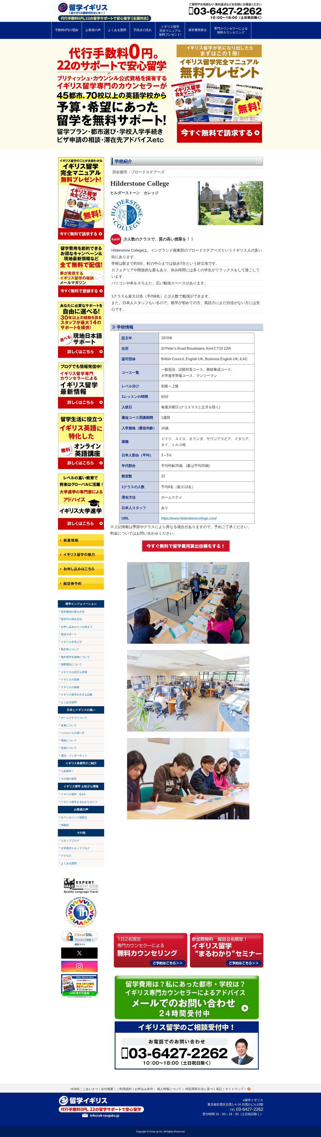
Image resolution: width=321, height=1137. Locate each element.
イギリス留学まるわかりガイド (79, 801)
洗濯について (69, 747)
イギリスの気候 (70, 679)
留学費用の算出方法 (73, 611)
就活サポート (69, 634)
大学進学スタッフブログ (75, 848)
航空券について (70, 649)
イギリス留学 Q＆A (73, 794)
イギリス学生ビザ (71, 641)
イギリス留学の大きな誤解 (76, 694)
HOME (75, 1089)
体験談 (65, 825)
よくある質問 (69, 702)
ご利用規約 (124, 1089)
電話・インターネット (74, 755)
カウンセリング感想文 (74, 817)
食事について (69, 725)
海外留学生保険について (75, 657)
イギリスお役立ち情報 (74, 672)
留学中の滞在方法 (71, 619)
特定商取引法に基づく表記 (203, 1089)
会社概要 (107, 1089)
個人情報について (169, 1089)
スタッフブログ (70, 840)
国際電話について (71, 664)
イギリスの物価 (70, 687)
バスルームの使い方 (73, 732)
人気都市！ (67, 771)
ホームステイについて (74, 717)
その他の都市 (69, 778)
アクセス (66, 855)
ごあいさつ (90, 1089)
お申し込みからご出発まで (76, 626)
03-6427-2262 (249, 1109)
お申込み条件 (144, 1089)
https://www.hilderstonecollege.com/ (189, 518)
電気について (69, 740)
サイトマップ (234, 1089)
